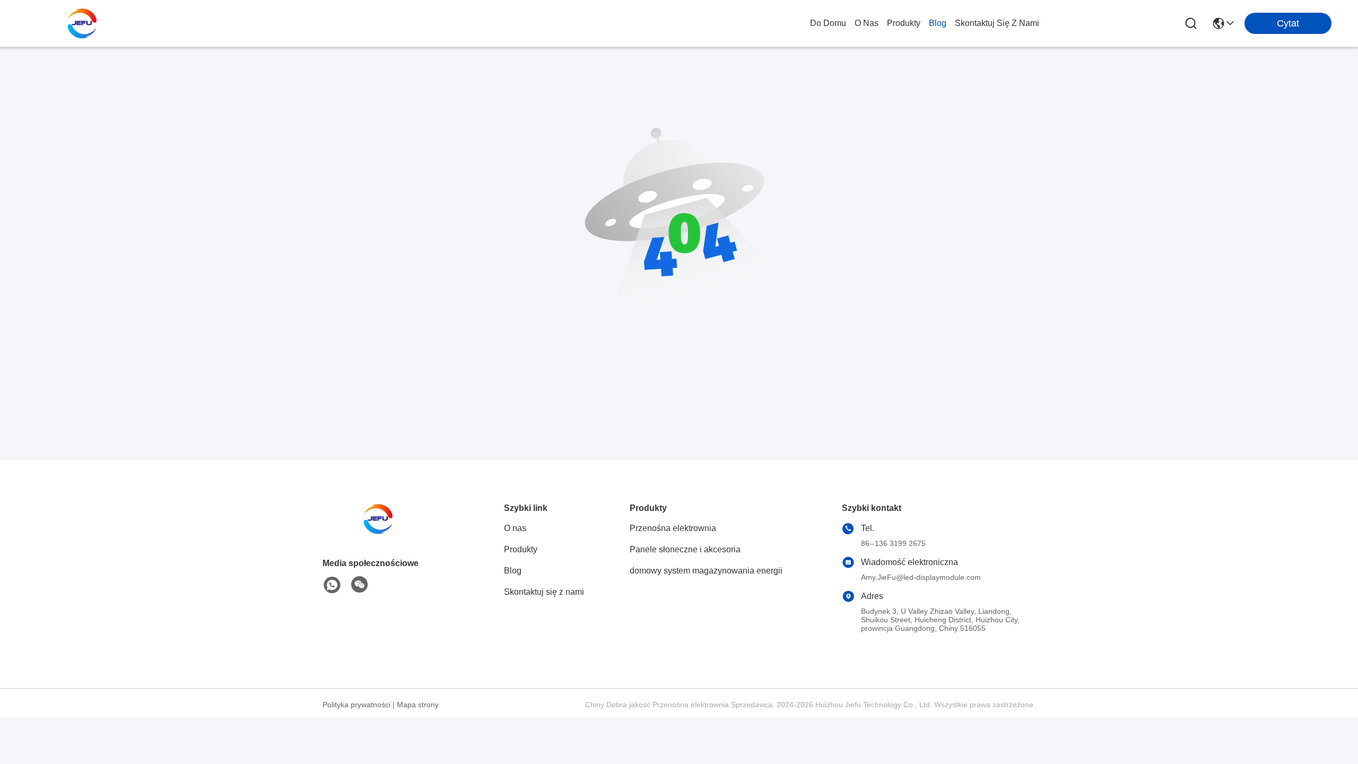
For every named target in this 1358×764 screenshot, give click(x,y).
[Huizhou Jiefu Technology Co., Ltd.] (85, 23)
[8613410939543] (332, 585)
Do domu (828, 23)
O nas (866, 23)
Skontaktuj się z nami (997, 23)
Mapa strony (418, 704)
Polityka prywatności (356, 704)
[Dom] (381, 531)
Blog (937, 23)
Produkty (903, 23)
